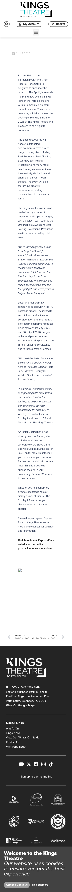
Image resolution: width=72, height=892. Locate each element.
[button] (36, 32)
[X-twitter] (28, 764)
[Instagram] (43, 764)
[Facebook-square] (36, 764)
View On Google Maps (20, 705)
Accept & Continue (17, 884)
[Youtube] (21, 764)
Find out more (40, 884)
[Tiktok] (50, 764)
